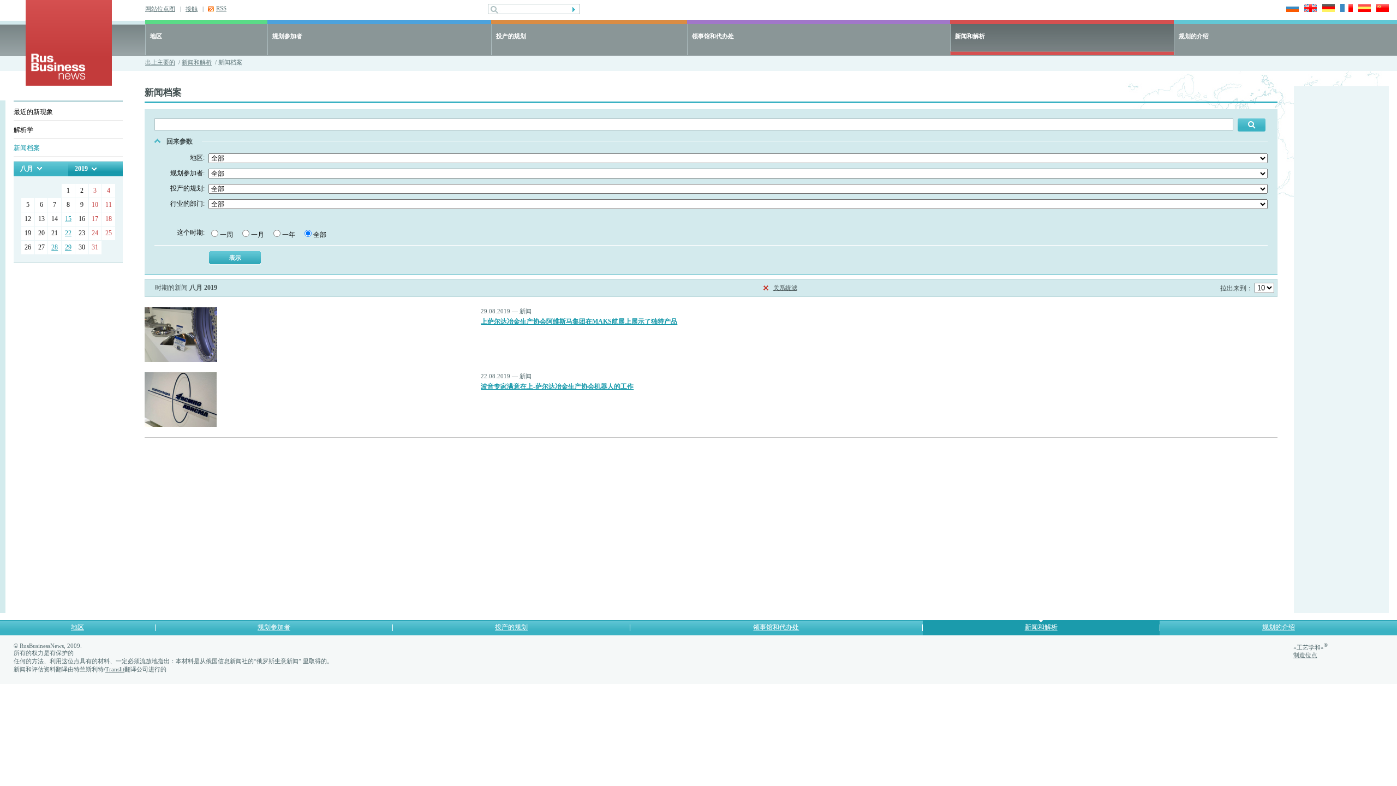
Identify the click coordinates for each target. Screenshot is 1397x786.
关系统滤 (785, 287)
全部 (319, 235)
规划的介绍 (1194, 36)
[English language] (1309, 9)
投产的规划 (511, 36)
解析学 (23, 130)
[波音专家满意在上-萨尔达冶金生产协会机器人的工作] (181, 424)
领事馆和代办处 (713, 36)
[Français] (1345, 9)
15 (68, 219)
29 (68, 247)
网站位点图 (160, 8)
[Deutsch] (1327, 9)
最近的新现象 (33, 112)
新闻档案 (27, 148)
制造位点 (1305, 655)
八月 (26, 168)
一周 (226, 235)
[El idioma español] (1363, 9)
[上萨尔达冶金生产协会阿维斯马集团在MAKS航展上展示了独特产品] (181, 360)
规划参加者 (287, 36)
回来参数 (179, 141)
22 (68, 233)
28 (54, 247)
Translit (114, 669)
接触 (192, 8)
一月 (257, 235)
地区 (156, 36)
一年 (288, 235)
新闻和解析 (970, 36)
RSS (221, 8)
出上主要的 (160, 62)
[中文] (1381, 9)
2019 (81, 168)
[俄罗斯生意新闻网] (69, 83)
